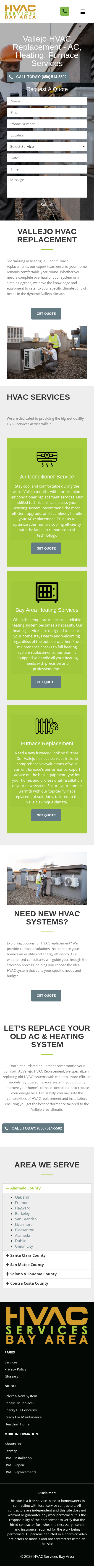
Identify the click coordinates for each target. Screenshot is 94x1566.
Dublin (20, 1240)
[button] (82, 11)
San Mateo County (27, 1264)
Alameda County (25, 1188)
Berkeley (22, 1213)
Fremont (22, 1202)
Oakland (22, 1197)
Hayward (22, 1208)
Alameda (22, 1235)
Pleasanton (24, 1229)
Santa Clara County (28, 1255)
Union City (24, 1246)
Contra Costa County (29, 1283)
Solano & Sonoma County (33, 1273)
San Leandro (26, 1219)
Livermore (24, 1224)
